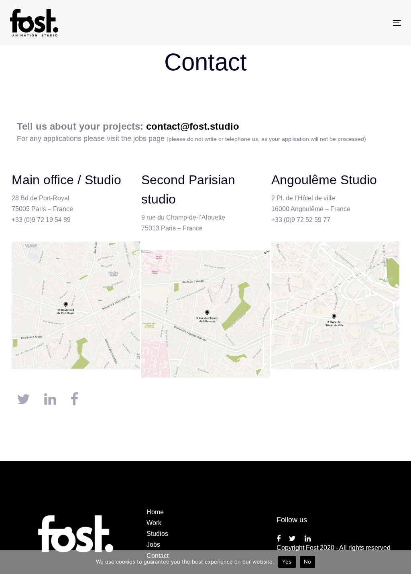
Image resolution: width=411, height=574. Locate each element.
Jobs (153, 544)
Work (153, 522)
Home (155, 512)
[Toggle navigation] (336, 23)
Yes (287, 561)
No (307, 561)
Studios (157, 533)
